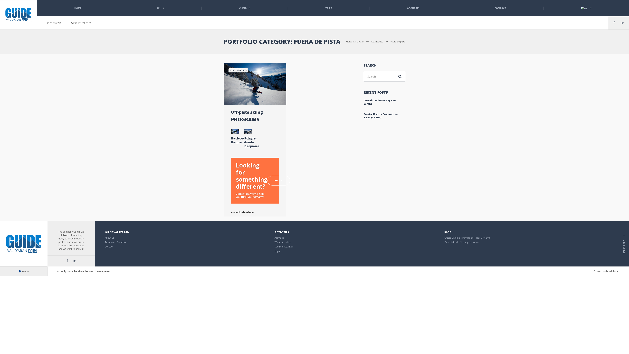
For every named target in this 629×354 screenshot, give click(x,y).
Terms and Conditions (116, 242)
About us (413, 8)
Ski (158, 8)
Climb (243, 8)
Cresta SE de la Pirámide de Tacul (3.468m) (381, 115)
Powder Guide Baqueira (248, 142)
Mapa (25, 271)
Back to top (624, 244)
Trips (328, 8)
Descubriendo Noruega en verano (380, 102)
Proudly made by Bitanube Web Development (84, 271)
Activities (279, 237)
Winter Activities (283, 242)
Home (78, 8)
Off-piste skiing (247, 112)
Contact (500, 8)
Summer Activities (284, 246)
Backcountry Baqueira (235, 140)
